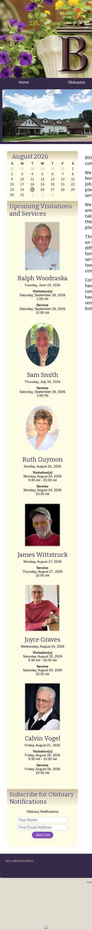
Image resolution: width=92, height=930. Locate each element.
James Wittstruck (42, 554)
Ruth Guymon (42, 459)
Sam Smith (42, 375)
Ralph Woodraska (42, 278)
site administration (19, 860)
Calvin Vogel (42, 738)
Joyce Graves (42, 639)
